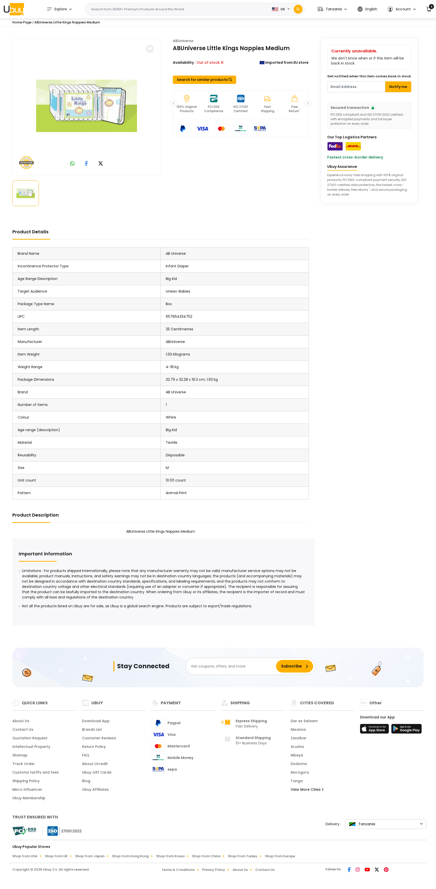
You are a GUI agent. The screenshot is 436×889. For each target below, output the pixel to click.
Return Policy (94, 746)
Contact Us (22, 729)
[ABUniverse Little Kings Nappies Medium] (86, 105)
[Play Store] (406, 730)
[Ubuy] (14, 9)
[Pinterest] (386, 870)
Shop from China (206, 856)
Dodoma (299, 763)
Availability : (184, 62)
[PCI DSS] (24, 831)
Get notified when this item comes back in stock (369, 76)
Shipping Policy (26, 780)
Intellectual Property (31, 746)
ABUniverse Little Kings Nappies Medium (67, 22)
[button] (332, 9)
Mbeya (297, 755)
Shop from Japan (89, 856)
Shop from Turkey (242, 856)
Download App (96, 720)
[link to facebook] (86, 164)
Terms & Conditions (178, 869)
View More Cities (306, 789)
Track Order (23, 763)
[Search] (298, 9)
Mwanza (298, 729)
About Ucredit (95, 763)
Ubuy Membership (28, 798)
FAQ (85, 755)
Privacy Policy (213, 869)
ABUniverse (183, 40)
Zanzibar (299, 738)
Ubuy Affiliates (95, 789)
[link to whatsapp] (72, 164)
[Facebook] (349, 870)
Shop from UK (56, 856)
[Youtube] (368, 870)
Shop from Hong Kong (130, 856)
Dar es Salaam (304, 720)
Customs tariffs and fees (35, 772)
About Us (20, 720)
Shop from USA (24, 856)
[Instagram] (358, 870)
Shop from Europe (280, 856)
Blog (86, 780)
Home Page (22, 22)
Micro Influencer (27, 789)
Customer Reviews (99, 738)
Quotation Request (29, 738)
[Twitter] (377, 870)
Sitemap (20, 755)
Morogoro (300, 772)
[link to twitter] (100, 164)
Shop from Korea (170, 856)
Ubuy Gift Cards (97, 772)
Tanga (297, 780)
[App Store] (375, 730)
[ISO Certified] (62, 830)
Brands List (92, 729)
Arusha (297, 746)
